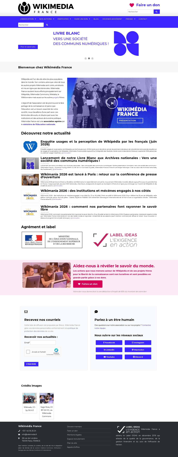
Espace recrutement (76, 439)
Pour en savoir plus (28, 47)
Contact (143, 19)
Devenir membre (74, 427)
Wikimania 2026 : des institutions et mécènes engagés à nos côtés (96, 191)
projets (56, 97)
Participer (63, 19)
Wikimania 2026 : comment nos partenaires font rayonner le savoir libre (99, 208)
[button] (112, 103)
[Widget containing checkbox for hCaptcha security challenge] (42, 351)
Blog (96, 19)
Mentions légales (74, 435)
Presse (129, 19)
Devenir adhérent (112, 19)
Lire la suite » (66, 153)
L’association (27, 19)
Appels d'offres (73, 447)
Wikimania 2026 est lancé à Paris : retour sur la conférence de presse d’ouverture (99, 175)
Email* (27, 343)
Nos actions (45, 19)
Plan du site (72, 443)
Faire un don (81, 19)
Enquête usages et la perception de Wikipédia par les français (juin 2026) (99, 143)
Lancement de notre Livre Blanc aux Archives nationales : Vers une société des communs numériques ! (99, 159)
